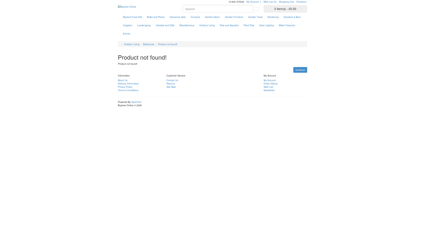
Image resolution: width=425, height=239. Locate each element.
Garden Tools (255, 17)
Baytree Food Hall (132, 17)
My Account (270, 80)
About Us (123, 80)
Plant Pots (249, 25)
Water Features (287, 25)
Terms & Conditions (128, 90)
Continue (300, 70)
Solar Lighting (266, 25)
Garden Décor (212, 17)
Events (126, 33)
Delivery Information (128, 83)
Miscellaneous (186, 25)
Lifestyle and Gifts (165, 25)
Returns (171, 83)
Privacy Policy (125, 86)
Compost (195, 17)
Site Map (171, 86)
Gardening (273, 17)
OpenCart (136, 102)
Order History (271, 83)
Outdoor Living (207, 25)
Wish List (268, 86)
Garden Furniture (234, 17)
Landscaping (144, 25)
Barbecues (148, 44)
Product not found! (167, 44)
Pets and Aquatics (229, 25)
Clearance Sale (178, 17)
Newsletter (269, 90)
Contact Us (172, 80)
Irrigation (127, 25)
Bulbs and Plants (156, 17)
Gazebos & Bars (292, 17)
